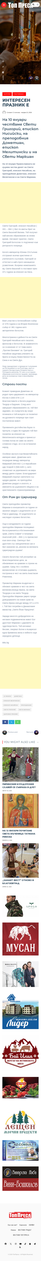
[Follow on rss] (20, 1247)
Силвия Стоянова (13, 112)
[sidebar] (38, 4)
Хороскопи (23, 1225)
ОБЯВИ (31, 1225)
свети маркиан (24, 709)
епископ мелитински (12, 700)
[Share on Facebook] (5, 722)
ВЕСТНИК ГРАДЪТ (24, 1230)
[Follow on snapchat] (30, 1244)
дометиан (18, 696)
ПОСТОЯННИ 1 (19, 94)
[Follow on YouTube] (20, 1244)
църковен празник (11, 714)
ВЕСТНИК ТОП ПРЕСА (21, 1235)
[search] (33, 5)
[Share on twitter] (11, 722)
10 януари (7, 696)
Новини (13, 1230)
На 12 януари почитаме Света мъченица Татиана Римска (18, 833)
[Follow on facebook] (6, 1244)
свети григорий (9, 709)
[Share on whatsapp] (18, 722)
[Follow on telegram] (35, 1244)
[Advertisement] (20, 202)
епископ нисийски (11, 705)
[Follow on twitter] (11, 1244)
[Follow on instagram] (16, 1244)
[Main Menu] (4, 5)
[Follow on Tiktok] (25, 1244)
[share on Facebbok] (3, 72)
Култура (7, 94)
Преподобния (26, 705)
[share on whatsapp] (3, 61)
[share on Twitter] (3, 66)
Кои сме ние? (12, 1225)
